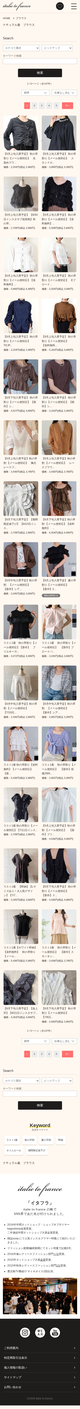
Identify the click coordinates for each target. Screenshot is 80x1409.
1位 (58, 1265)
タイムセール (13, 1150)
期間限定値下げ (36, 1150)
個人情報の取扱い (15, 1367)
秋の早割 (29, 1140)
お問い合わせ (12, 1387)
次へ (67, 105)
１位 (56, 1254)
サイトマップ (12, 1377)
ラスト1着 (12, 1140)
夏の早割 (46, 1140)
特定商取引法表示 (15, 1357)
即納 (60, 1140)
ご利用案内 (11, 1348)
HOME (6, 18)
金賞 (43, 1259)
